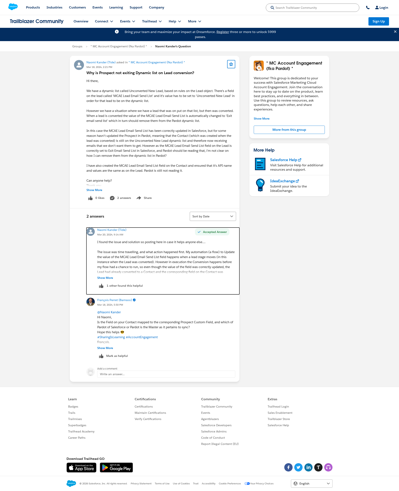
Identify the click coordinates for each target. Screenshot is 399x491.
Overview (81, 21)
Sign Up (379, 21)
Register (223, 32)
